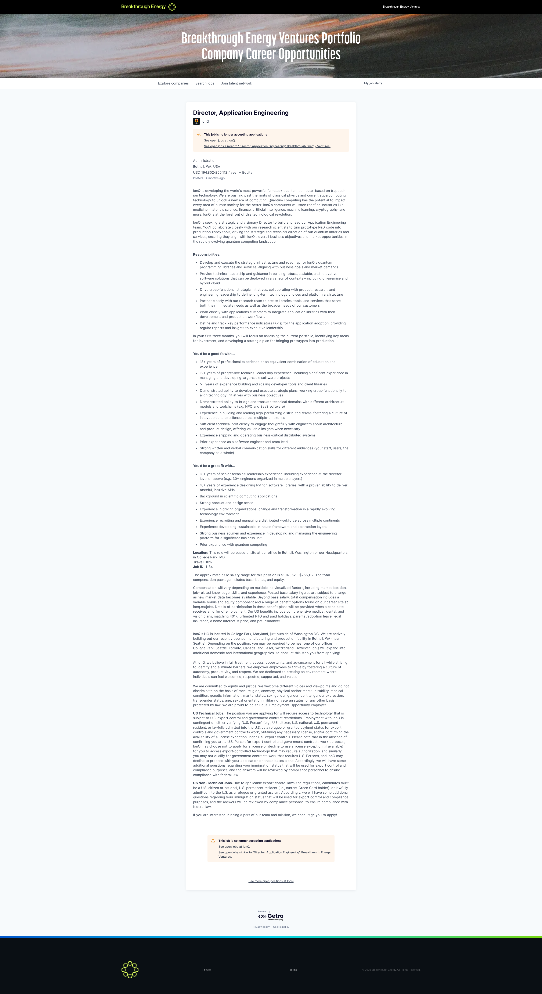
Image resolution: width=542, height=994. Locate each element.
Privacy (206, 969)
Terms (293, 969)
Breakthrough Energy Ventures (401, 6)
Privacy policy (261, 926)
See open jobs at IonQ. (220, 140)
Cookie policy (281, 926)
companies (173, 83)
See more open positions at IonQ (271, 881)
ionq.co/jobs (203, 607)
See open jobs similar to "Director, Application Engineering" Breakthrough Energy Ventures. (267, 146)
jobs (204, 83)
